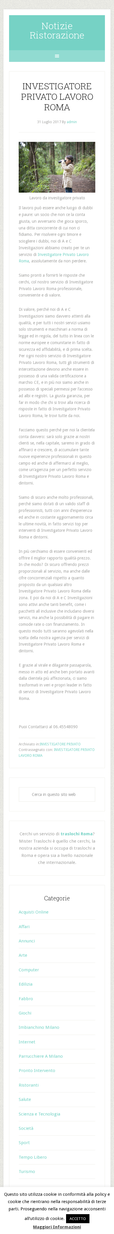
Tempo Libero (33, 1157)
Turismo (27, 1171)
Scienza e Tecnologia (39, 1114)
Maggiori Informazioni (57, 1227)
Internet (27, 1042)
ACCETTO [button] (78, 1218)
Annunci (27, 941)
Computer (29, 969)
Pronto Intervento (37, 1070)
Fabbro (26, 998)
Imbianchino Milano (39, 1027)
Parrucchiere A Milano (41, 1056)
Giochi (25, 1013)
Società (26, 1128)
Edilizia (25, 984)
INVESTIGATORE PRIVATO (60, 744)
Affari (24, 926)
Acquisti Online (34, 912)
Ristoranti (29, 1085)
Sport (24, 1142)
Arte (23, 955)
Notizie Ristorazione (57, 30)
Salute (25, 1099)
